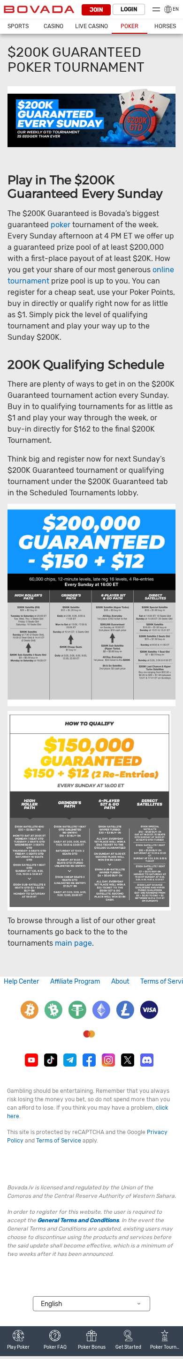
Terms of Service (58, 1140)
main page (73, 943)
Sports (18, 26)
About (120, 982)
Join (96, 10)
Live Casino (91, 26)
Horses (165, 26)
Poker (129, 26)
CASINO (53, 26)
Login (129, 9)
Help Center (21, 982)
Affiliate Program (75, 982)
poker (60, 224)
